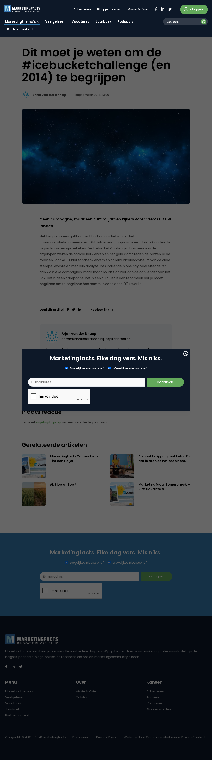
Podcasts (126, 21)
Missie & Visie (138, 9)
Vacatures (80, 21)
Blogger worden (109, 9)
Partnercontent (20, 29)
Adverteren (82, 9)
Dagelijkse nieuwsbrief (87, 368)
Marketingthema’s (20, 21)
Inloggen (196, 9)
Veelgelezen (55, 21)
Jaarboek (103, 21)
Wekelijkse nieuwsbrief (130, 368)
